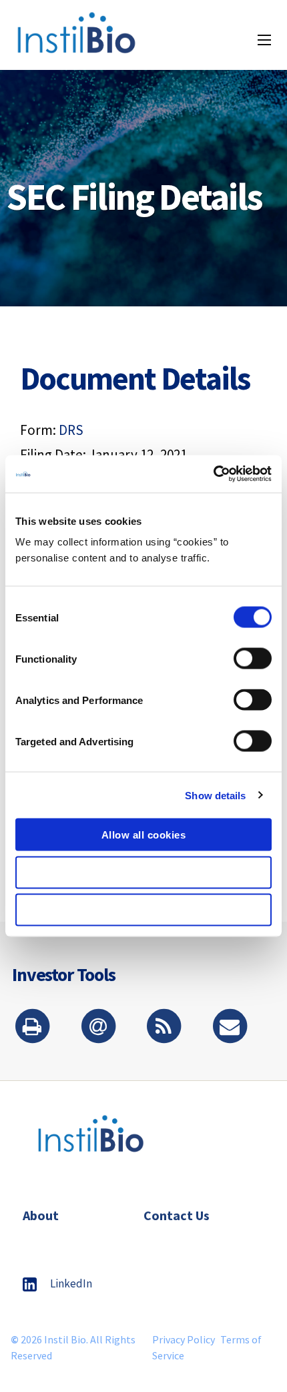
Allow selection (143, 872)
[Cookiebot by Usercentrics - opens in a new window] (213, 474)
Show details (215, 795)
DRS (71, 430)
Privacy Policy (183, 1339)
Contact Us (177, 1215)
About (41, 1215)
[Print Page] (32, 1027)
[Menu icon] (264, 40)
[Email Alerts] (98, 1027)
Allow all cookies (143, 835)
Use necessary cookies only (144, 910)
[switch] (253, 658)
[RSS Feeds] (164, 1027)
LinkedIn (71, 1283)
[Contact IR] (230, 1027)
